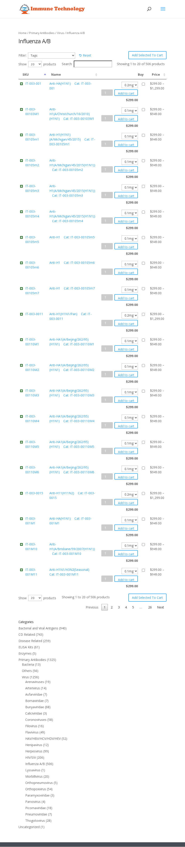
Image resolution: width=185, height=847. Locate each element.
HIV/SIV (30, 757)
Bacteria (28, 664)
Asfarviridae (33, 694)
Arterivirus (32, 688)
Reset (87, 55)
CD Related (26, 634)
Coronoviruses (35, 719)
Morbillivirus (34, 776)
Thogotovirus (35, 820)
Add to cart (126, 93)
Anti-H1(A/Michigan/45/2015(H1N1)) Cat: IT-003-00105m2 (72, 165)
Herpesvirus (33, 751)
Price (156, 74)
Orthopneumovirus (39, 783)
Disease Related (30, 641)
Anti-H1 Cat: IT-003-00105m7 (72, 288)
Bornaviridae (34, 701)
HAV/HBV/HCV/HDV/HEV (43, 738)
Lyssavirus (32, 770)
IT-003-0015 (34, 493)
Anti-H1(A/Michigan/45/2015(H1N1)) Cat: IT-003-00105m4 (72, 216)
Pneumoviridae (36, 814)
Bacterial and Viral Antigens (38, 628)
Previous (92, 607)
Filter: (22, 55)
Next (160, 607)
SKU (26, 74)
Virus (60, 33)
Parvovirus (33, 801)
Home (22, 33)
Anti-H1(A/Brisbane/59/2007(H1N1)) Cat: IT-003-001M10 (72, 549)
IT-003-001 (33, 83)
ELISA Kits (25, 647)
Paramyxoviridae (37, 795)
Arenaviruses (34, 682)
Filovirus (31, 726)
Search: (67, 64)
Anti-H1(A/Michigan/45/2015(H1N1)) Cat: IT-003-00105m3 (72, 191)
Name (56, 74)
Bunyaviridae (34, 707)
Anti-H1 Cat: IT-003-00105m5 (72, 237)
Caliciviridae (33, 713)
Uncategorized (29, 827)
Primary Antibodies (42, 33)
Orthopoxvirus (35, 789)
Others (27, 671)
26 (150, 607)
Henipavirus (33, 745)
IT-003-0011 (34, 314)
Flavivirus (32, 732)
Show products (37, 64)
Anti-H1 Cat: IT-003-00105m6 (72, 262)
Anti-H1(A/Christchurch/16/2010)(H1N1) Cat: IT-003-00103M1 (71, 114)
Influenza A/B (35, 764)
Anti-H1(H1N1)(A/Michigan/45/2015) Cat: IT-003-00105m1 (72, 139)
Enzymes (25, 653)
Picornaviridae (35, 808)
